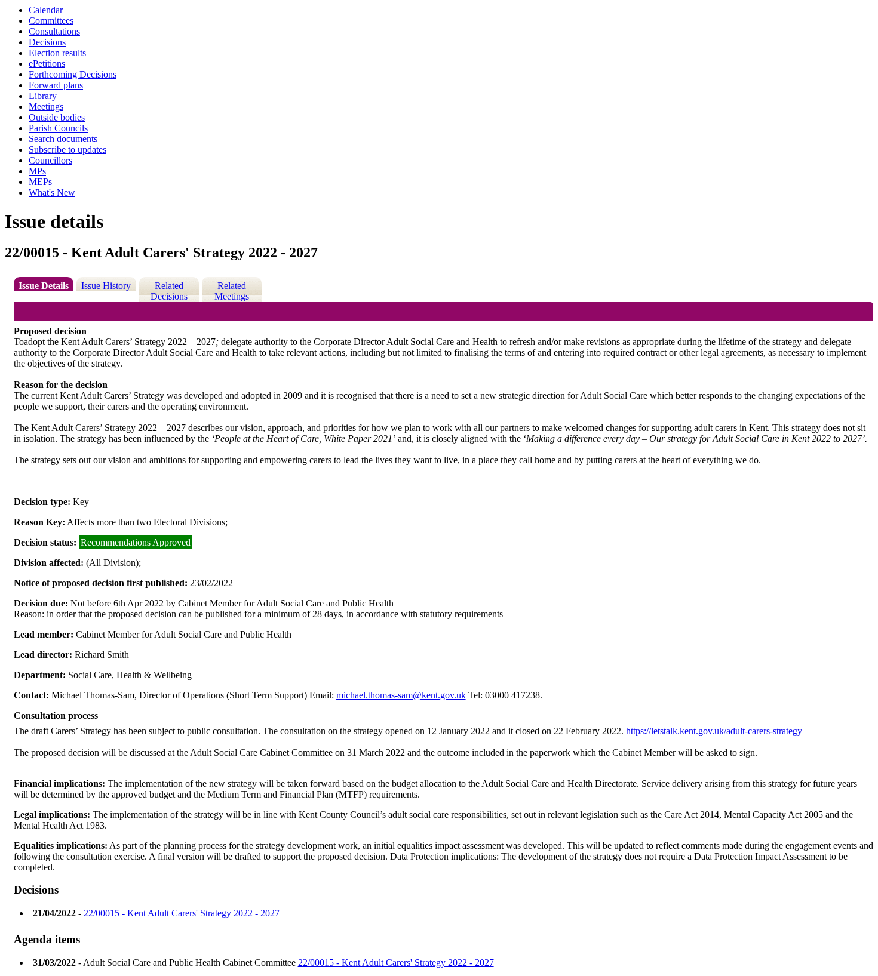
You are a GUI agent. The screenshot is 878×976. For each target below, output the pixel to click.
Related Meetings (231, 291)
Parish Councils (58, 128)
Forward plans (56, 85)
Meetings (46, 106)
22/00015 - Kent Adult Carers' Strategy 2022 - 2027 (182, 913)
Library (43, 96)
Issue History (106, 286)
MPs (37, 171)
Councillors (50, 160)
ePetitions (47, 64)
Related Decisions (169, 291)
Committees (51, 21)
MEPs (40, 182)
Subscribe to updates (67, 149)
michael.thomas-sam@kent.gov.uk (401, 695)
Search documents (63, 139)
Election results (57, 53)
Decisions (47, 42)
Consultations (54, 31)
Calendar (46, 10)
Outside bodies (57, 117)
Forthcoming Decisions (72, 74)
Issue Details (44, 286)
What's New (52, 192)
